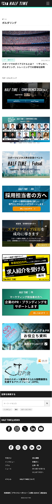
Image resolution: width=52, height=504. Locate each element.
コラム (7, 465)
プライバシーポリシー (20, 493)
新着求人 (35, 462)
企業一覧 (35, 465)
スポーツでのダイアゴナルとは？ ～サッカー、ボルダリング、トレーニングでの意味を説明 (25, 65)
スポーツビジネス (26, 409)
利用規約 (7, 493)
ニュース (8, 469)
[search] (47, 403)
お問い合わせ (34, 493)
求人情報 (35, 458)
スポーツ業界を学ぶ (8, 60)
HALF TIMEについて (27, 479)
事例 (16, 409)
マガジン (8, 458)
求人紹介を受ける (38, 469)
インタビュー (7, 409)
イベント (8, 479)
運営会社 (43, 493)
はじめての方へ (37, 472)
